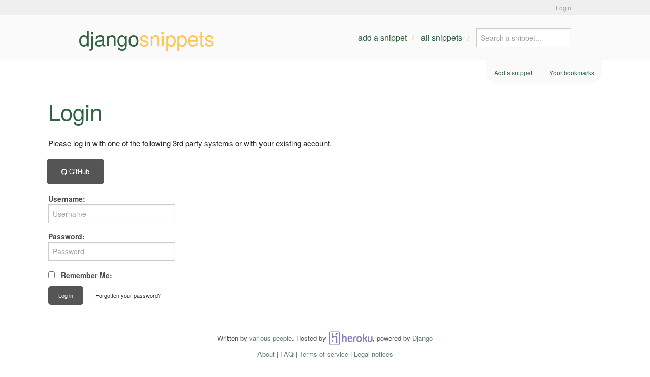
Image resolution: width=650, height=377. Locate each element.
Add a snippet (382, 37)
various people (270, 338)
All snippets (441, 37)
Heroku (350, 338)
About (266, 354)
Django (422, 338)
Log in (65, 295)
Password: (66, 236)
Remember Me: (86, 275)
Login (563, 7)
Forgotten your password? (128, 295)
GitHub (78, 171)
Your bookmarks (571, 72)
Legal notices (373, 354)
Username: (66, 199)
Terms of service (323, 354)
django (146, 37)
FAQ (287, 354)
